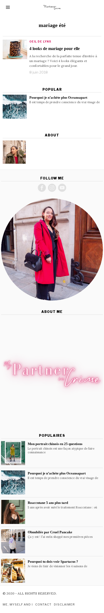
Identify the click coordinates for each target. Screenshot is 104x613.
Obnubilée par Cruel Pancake (50, 532)
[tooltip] (14, 152)
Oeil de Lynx (40, 41)
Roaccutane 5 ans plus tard (48, 503)
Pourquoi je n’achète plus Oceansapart (58, 97)
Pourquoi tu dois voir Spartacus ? (53, 562)
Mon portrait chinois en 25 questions (55, 444)
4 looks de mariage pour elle (54, 48)
